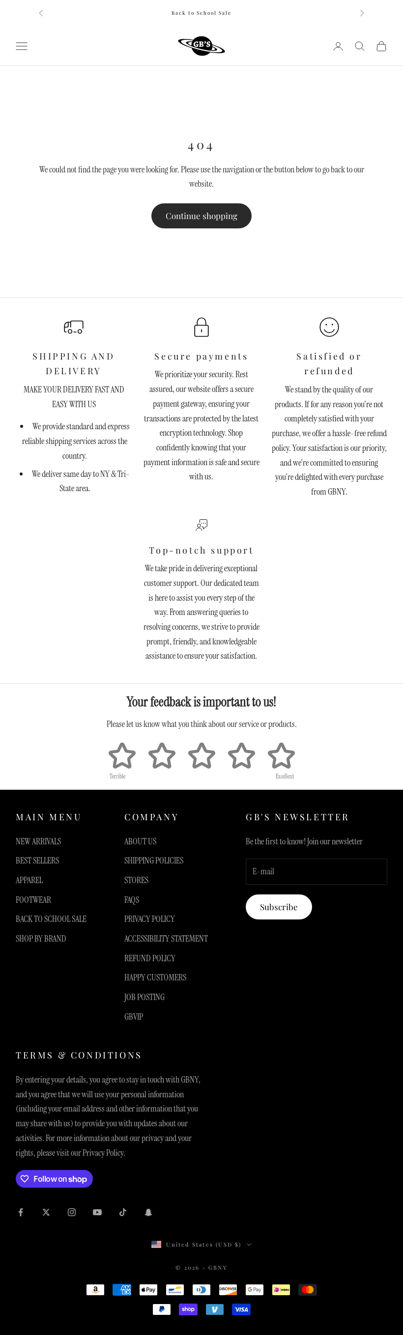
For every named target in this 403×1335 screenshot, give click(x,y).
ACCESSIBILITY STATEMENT (166, 939)
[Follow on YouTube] (97, 1212)
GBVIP (133, 1017)
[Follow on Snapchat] (148, 1212)
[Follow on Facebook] (21, 1212)
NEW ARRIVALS (38, 841)
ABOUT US (140, 841)
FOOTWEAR (33, 900)
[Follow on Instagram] (72, 1212)
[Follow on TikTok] (123, 1212)
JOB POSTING (144, 997)
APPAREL (29, 880)
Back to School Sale (201, 12)
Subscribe (279, 906)
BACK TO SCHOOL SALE (51, 919)
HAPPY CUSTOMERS (155, 977)
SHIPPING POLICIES (153, 860)
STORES (136, 880)
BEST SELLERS (37, 860)
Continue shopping (201, 215)
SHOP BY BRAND (41, 939)
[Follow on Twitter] (46, 1212)
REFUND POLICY (149, 958)
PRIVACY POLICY (149, 919)
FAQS (131, 900)
